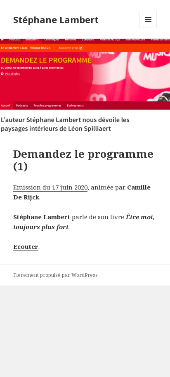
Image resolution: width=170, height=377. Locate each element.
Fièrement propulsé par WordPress (55, 275)
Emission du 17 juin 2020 (50, 187)
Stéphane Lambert (56, 19)
